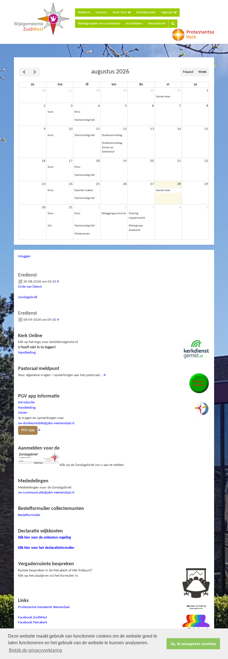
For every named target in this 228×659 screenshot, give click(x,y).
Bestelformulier (29, 515)
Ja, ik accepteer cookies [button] (193, 643)
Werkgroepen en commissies (99, 23)
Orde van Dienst (30, 286)
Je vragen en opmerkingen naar (46, 413)
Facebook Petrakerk (32, 622)
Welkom (84, 12)
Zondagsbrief (27, 297)
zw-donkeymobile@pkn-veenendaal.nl (46, 423)
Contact (101, 12)
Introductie (26, 402)
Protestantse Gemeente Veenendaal (44, 607)
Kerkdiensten (146, 12)
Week (202, 72)
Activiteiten (134, 23)
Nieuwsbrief (156, 23)
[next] (34, 72)
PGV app (27, 430)
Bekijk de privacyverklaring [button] (35, 650)
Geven (22, 412)
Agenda (167, 12)
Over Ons (120, 12)
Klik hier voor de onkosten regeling (44, 537)
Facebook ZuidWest (32, 617)
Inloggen (24, 256)
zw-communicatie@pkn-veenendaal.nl (46, 492)
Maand (188, 72)
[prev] (24, 72)
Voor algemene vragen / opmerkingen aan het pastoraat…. (61, 371)
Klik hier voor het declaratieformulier (46, 548)
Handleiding (27, 352)
